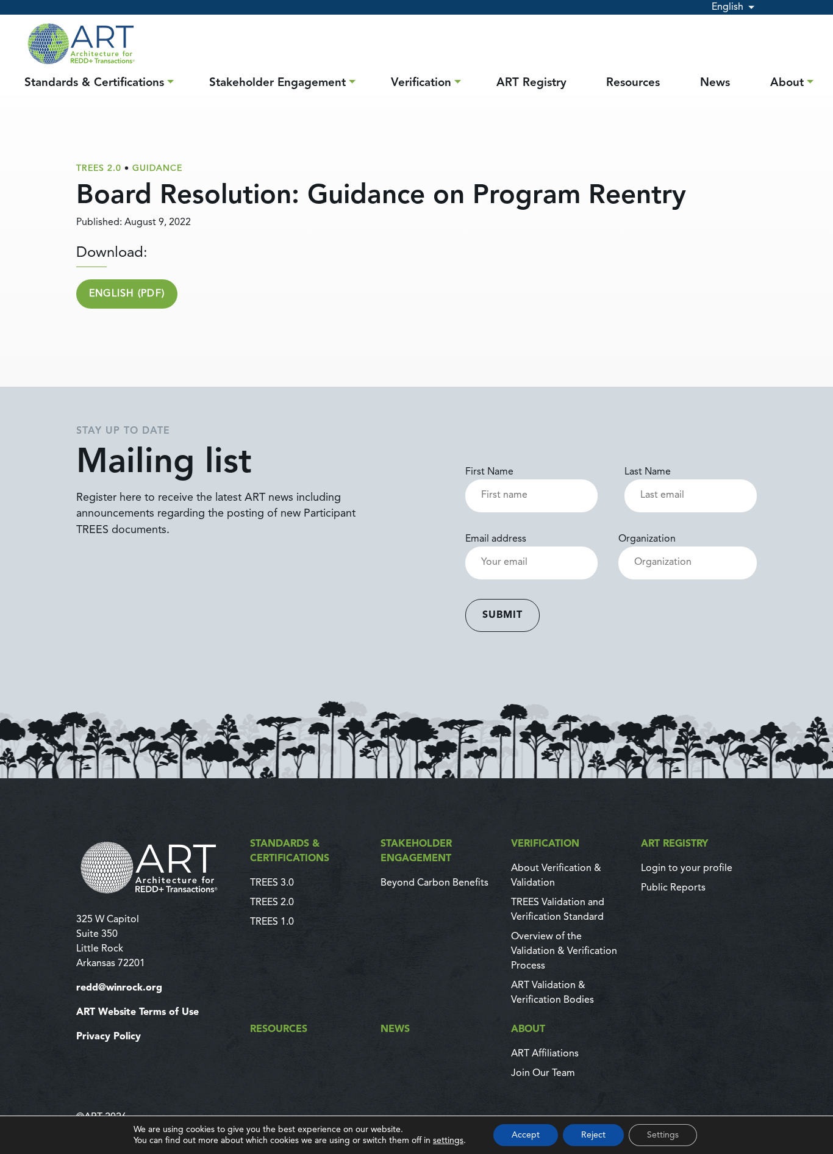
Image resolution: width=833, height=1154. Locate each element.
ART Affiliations (545, 1054)
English (727, 7)
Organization (647, 539)
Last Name (647, 472)
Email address (495, 539)
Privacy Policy (108, 1037)
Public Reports (673, 888)
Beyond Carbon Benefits (434, 883)
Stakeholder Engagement (277, 83)
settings (448, 1140)
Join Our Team (543, 1073)
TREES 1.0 (272, 922)
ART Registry (531, 83)
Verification (421, 83)
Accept (526, 1135)
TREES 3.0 (272, 883)
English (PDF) (127, 294)
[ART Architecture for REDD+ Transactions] (155, 867)
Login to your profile (686, 868)
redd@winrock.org (119, 988)
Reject (593, 1135)
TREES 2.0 (272, 903)
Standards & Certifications (94, 83)
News (715, 83)
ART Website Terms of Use (137, 1012)
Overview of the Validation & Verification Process (564, 951)
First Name (489, 472)
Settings (663, 1135)
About (787, 83)
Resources (633, 83)
